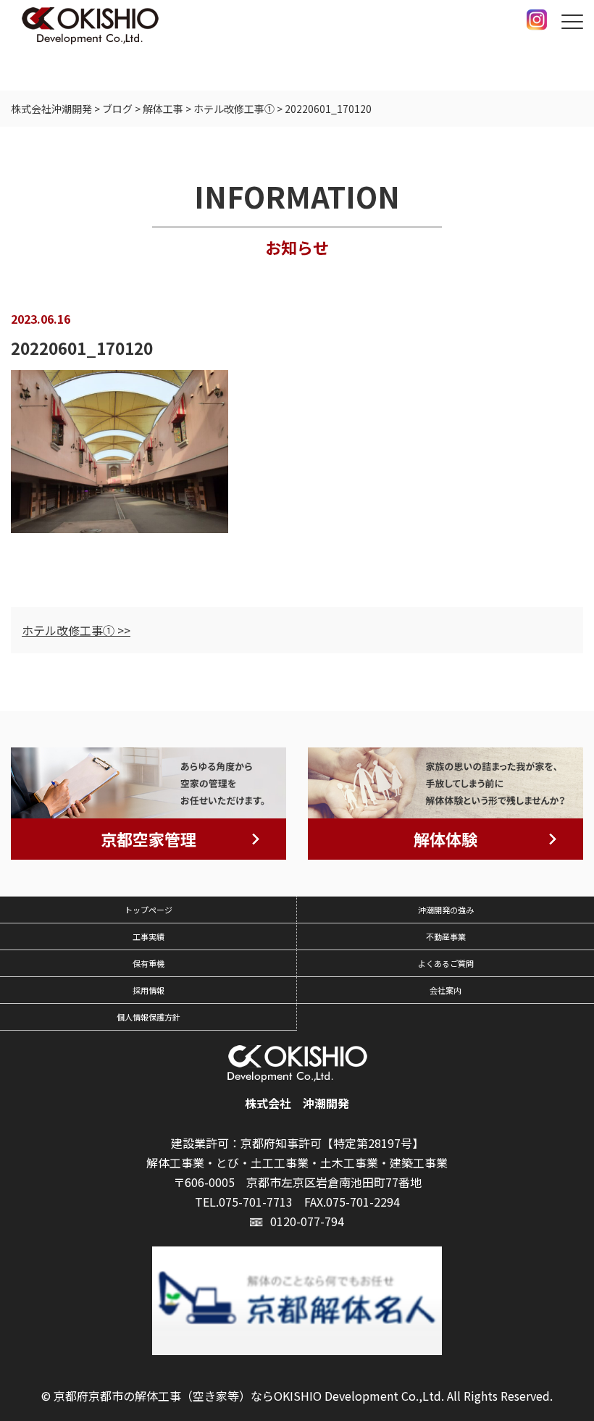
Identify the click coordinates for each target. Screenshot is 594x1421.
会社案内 (445, 990)
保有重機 (148, 963)
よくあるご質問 (446, 963)
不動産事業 (446, 936)
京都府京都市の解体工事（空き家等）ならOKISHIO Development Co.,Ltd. (249, 1395)
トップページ (148, 909)
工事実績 (148, 936)
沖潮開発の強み (446, 909)
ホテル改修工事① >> (76, 630)
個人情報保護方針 (148, 1017)
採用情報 (148, 990)
